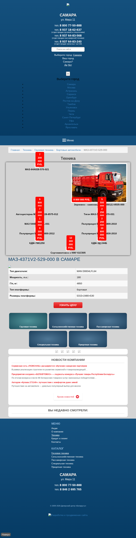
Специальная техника (48, 345)
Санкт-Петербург (71, 117)
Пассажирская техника (108, 327)
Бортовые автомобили (68, 150)
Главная (15, 150)
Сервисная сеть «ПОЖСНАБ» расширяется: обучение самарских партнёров (49, 366)
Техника (27, 150)
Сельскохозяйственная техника (68, 327)
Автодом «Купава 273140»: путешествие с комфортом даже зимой (44, 382)
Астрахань (71, 91)
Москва (71, 87)
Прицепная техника (88, 345)
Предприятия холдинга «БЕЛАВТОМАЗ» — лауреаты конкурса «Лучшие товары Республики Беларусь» (63, 374)
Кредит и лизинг (59, 438)
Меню (70, 141)
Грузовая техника (43, 150)
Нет (70, 65)
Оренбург (71, 97)
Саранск (71, 94)
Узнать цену (68, 305)
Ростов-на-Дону (71, 100)
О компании (57, 431)
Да (65, 65)
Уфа (71, 120)
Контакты (56, 442)
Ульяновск (71, 107)
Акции (54, 428)
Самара (77, 55)
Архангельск (71, 124)
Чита (71, 114)
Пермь (71, 110)
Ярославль (71, 127)
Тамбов (71, 104)
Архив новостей (65, 396)
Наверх (6, 534)
